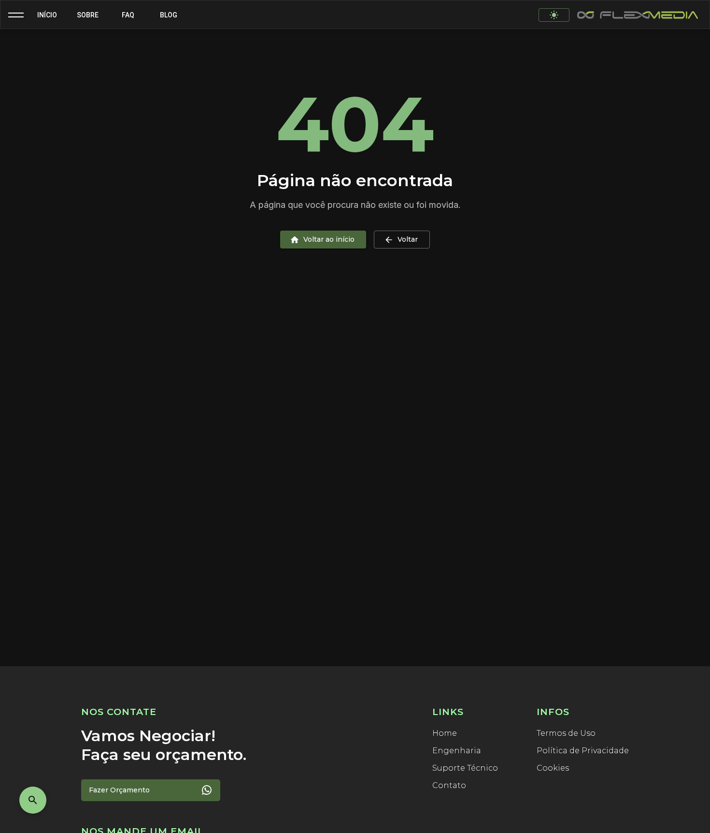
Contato (449, 785)
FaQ (128, 15)
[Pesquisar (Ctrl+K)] (32, 800)
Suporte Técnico (465, 768)
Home (444, 733)
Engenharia (456, 750)
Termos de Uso (566, 733)
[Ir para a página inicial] (637, 15)
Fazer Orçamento (119, 790)
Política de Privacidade (583, 750)
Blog (168, 15)
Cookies (553, 768)
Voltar (408, 239)
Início (47, 15)
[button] (16, 15)
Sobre (88, 15)
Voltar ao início (329, 239)
